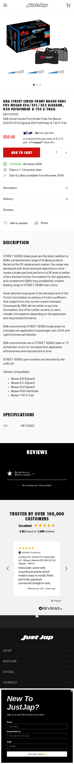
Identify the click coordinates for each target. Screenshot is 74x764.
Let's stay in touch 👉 (37, 754)
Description (10, 187)
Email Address (14, 731)
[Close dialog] (72, 690)
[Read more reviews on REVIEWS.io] (50, 609)
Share (44, 222)
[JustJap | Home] (37, 5)
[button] (8, 568)
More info (49, 142)
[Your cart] (68, 5)
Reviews (8, 210)
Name (9, 722)
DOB (9, 742)
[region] (37, 569)
